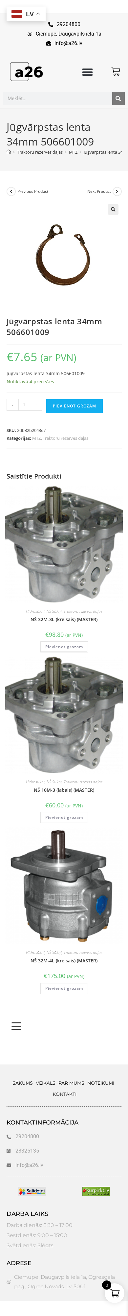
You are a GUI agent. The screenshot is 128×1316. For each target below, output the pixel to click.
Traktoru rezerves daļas (65, 438)
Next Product (99, 191)
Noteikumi (100, 1083)
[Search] (118, 98)
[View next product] (117, 191)
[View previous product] (11, 191)
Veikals (45, 1083)
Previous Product (32, 191)
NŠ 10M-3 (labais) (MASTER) (64, 790)
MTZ (36, 438)
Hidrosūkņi (35, 611)
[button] (87, 72)
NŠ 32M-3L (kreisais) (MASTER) (64, 619)
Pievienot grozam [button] (64, 647)
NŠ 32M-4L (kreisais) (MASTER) (64, 960)
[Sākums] (9, 152)
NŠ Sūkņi (54, 611)
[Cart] (115, 71)
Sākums (22, 1083)
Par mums (71, 1083)
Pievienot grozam (74, 406)
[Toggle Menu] (16, 1026)
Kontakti (64, 1094)
